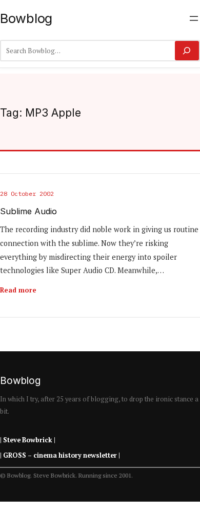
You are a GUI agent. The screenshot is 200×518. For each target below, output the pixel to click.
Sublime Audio (28, 211)
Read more (18, 290)
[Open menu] (194, 18)
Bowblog (26, 18)
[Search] (187, 50)
